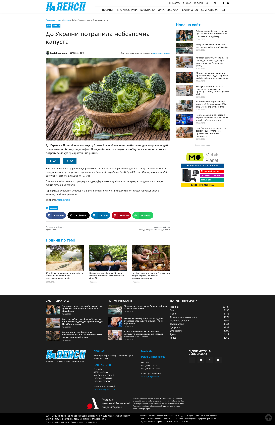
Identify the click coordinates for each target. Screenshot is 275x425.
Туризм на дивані (148, 421)
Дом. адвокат (210, 9)
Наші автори (174, 3)
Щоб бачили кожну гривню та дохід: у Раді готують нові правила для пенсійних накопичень (211, 132)
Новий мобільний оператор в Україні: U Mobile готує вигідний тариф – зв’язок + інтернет (212, 117)
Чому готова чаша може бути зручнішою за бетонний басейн (212, 45)
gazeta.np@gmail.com (104, 389)
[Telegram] (201, 360)
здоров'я (53, 208)
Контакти (198, 3)
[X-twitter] (209, 360)
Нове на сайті (189, 25)
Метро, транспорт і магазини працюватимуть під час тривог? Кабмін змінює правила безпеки (212, 76)
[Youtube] (227, 3)
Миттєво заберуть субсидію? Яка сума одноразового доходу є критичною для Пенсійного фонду (212, 61)
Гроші (159, 421)
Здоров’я (173, 9)
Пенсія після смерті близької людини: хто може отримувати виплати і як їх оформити (143, 321)
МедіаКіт (146, 351)
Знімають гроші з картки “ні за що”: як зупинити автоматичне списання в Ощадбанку (211, 34)
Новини (107, 9)
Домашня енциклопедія (151, 418)
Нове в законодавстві (188, 418)
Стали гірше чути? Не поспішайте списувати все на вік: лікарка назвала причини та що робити (143, 334)
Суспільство (190, 9)
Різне (176, 421)
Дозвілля (166, 418)
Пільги (174, 418)
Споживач (168, 421)
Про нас (187, 3)
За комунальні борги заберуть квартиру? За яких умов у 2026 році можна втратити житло (211, 104)
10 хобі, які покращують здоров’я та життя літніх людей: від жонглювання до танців (64, 275)
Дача (161, 9)
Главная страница (53, 20)
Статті (182, 421)
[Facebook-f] (223, 3)
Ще (223, 9)
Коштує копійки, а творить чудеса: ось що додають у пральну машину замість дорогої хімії (212, 90)
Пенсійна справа (127, 9)
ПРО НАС (99, 351)
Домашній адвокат (209, 415)
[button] (56, 215)
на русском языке (161, 53)
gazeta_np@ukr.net (150, 376)
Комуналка (147, 9)
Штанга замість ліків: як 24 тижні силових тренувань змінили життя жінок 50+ (106, 275)
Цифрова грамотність (207, 418)
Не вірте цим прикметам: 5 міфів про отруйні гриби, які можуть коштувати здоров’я (151, 275)
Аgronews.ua (63, 200)
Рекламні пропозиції (153, 356)
